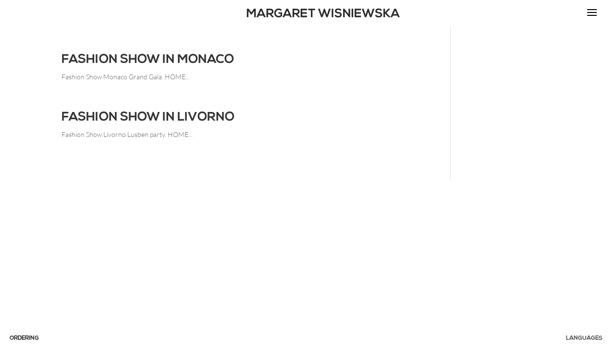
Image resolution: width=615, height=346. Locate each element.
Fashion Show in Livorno (148, 117)
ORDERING (24, 338)
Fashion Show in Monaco (148, 59)
